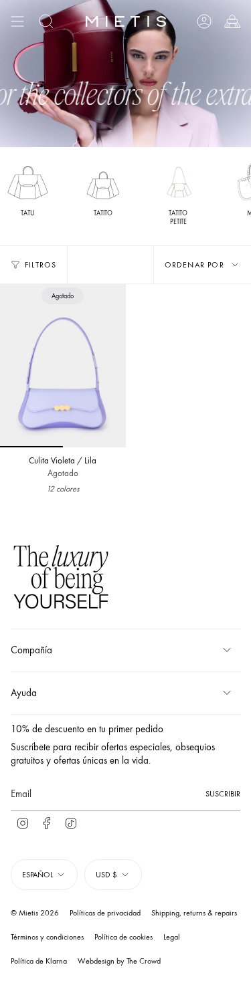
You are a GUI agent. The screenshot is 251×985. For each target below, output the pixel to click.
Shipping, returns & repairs (194, 912)
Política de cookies (123, 937)
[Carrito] (232, 21)
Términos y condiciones (47, 937)
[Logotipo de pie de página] (61, 578)
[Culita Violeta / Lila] (63, 365)
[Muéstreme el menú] (17, 21)
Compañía (31, 650)
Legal (171, 937)
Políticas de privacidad (105, 912)
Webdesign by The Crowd (119, 961)
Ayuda (24, 692)
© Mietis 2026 (35, 912)
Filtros (40, 264)
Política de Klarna (39, 961)
